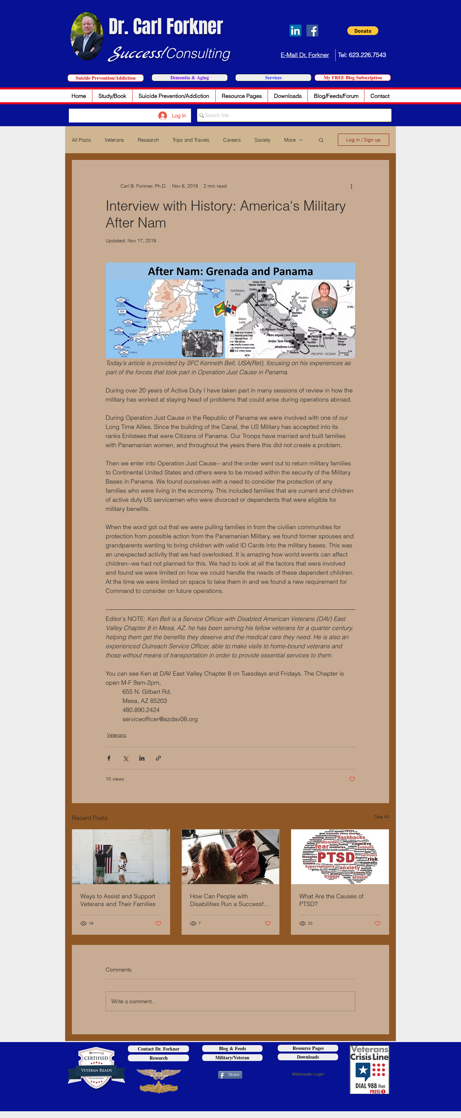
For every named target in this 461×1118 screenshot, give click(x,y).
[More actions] (351, 186)
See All (381, 817)
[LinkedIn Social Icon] (295, 30)
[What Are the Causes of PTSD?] (340, 856)
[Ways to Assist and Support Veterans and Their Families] (121, 856)
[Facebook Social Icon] (312, 30)
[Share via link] (158, 758)
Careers (232, 140)
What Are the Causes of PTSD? (331, 900)
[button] (362, 30)
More (290, 140)
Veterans (114, 140)
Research (148, 140)
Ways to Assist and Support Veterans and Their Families (118, 900)
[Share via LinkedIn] (142, 758)
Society (262, 140)
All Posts (81, 140)
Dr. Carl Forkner (166, 26)
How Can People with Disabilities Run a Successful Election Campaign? (229, 900)
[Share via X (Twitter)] (125, 758)
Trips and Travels (191, 140)
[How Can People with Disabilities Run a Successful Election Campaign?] (230, 856)
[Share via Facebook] (109, 758)
